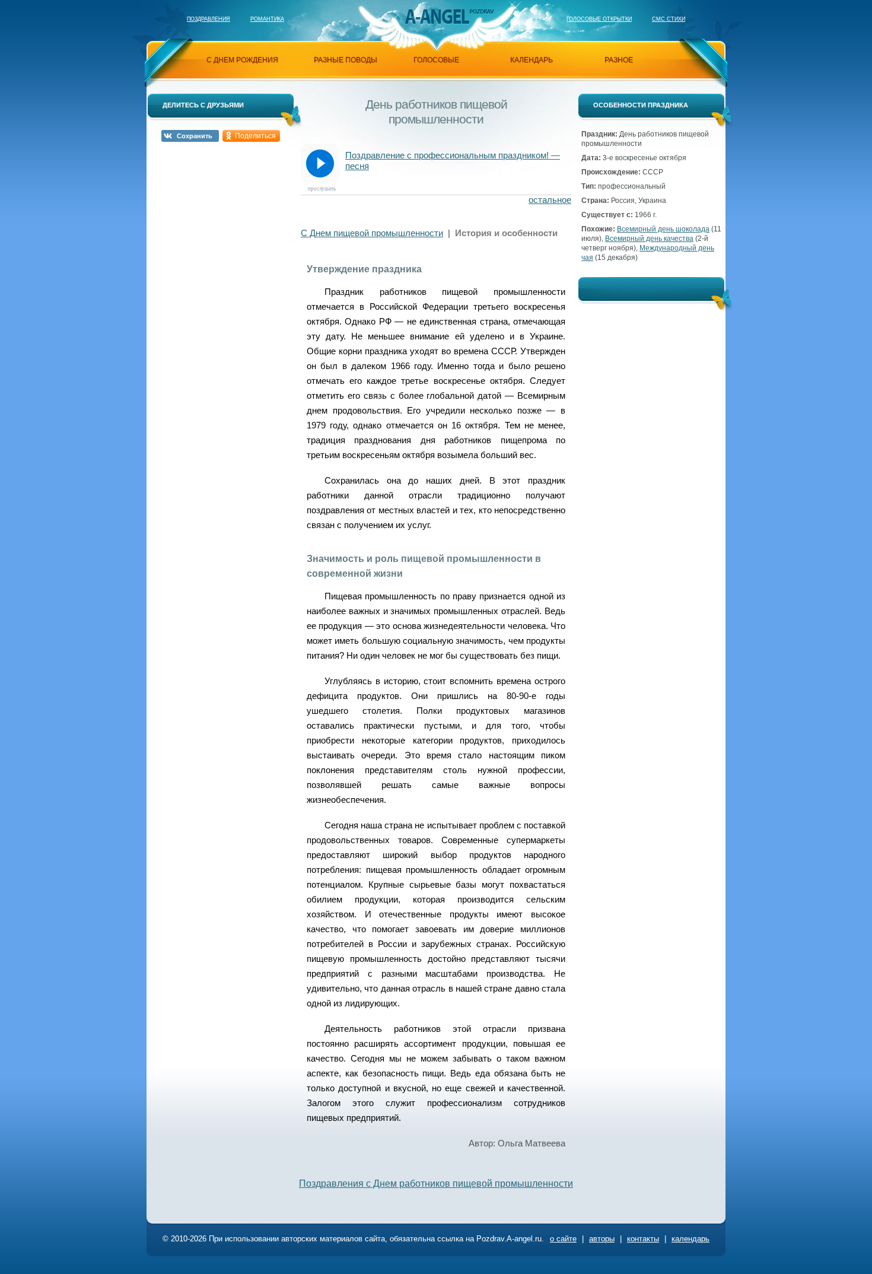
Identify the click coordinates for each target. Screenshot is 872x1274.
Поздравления (208, 19)
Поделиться (255, 136)
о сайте (563, 1238)
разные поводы (345, 60)
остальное (550, 200)
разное (618, 60)
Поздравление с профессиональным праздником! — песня (452, 160)
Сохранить (194, 135)
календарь (531, 60)
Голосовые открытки (599, 19)
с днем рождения (242, 60)
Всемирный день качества (649, 238)
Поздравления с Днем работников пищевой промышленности (436, 1183)
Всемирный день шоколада (663, 229)
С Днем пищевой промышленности (372, 233)
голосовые (436, 60)
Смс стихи (668, 19)
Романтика (267, 19)
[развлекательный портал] (436, 16)
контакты (643, 1238)
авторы (602, 1238)
